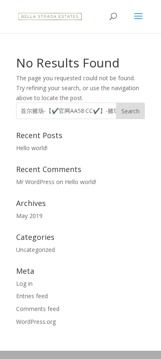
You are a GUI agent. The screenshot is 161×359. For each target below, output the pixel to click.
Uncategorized (35, 250)
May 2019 (29, 216)
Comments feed (37, 309)
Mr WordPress (35, 182)
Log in (24, 283)
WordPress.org (36, 321)
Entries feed (32, 296)
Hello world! (31, 148)
